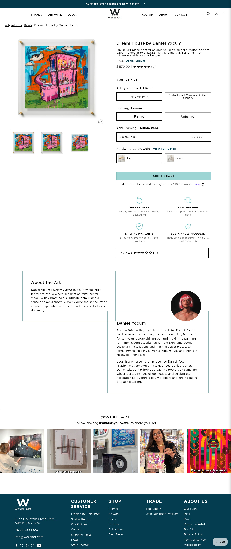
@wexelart (115, 417)
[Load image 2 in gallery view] (79, 142)
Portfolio (189, 529)
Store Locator (80, 545)
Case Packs (116, 534)
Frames (113, 508)
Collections (116, 529)
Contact (76, 529)
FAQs (74, 539)
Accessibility (192, 544)
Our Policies (79, 524)
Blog (187, 514)
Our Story (190, 508)
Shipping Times (81, 534)
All (7, 25)
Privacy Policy (193, 534)
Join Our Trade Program (162, 514)
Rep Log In (153, 508)
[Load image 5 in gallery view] (51, 142)
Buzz (187, 519)
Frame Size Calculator (85, 514)
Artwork (16, 25)
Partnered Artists (195, 524)
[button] (208, 14)
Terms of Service (195, 539)
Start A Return (80, 519)
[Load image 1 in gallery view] (23, 142)
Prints (28, 25)
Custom (114, 524)
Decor (113, 519)
